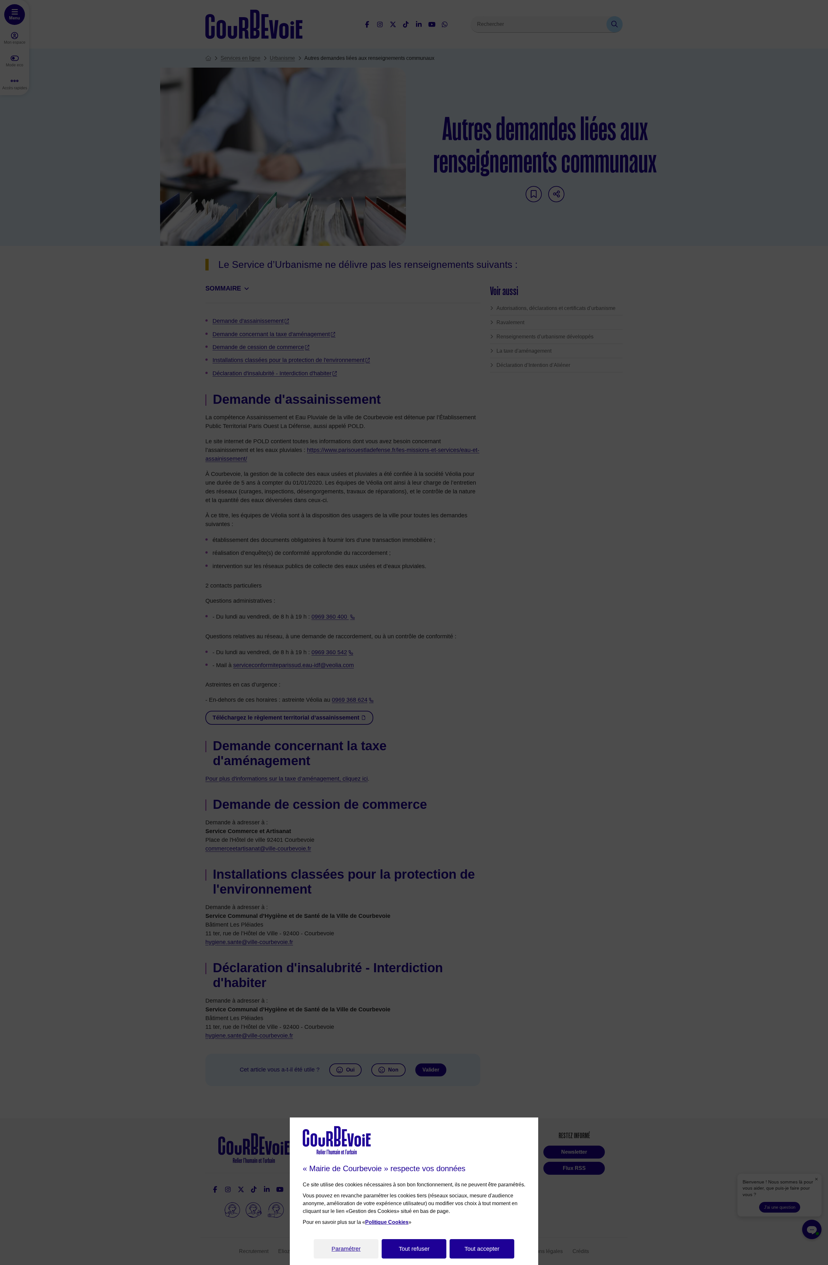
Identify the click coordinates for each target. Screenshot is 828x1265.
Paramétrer (346, 1249)
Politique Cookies (387, 1222)
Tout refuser (414, 1249)
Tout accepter (481, 1249)
